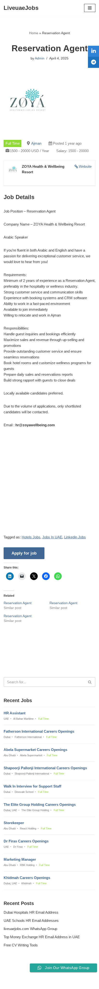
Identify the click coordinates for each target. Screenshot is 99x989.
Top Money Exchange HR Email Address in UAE (42, 937)
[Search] (90, 682)
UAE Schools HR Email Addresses (31, 920)
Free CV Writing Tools (21, 945)
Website (85, 166)
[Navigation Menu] (89, 8)
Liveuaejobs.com (33, 982)
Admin (39, 58)
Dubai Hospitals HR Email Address (31, 912)
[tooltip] (93, 51)
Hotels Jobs (31, 537)
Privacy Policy (16, 972)
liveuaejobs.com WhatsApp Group (30, 929)
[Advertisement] (49, 484)
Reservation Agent (17, 603)
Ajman (36, 143)
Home (33, 33)
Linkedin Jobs (75, 537)
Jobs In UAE (52, 537)
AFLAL (74, 982)
